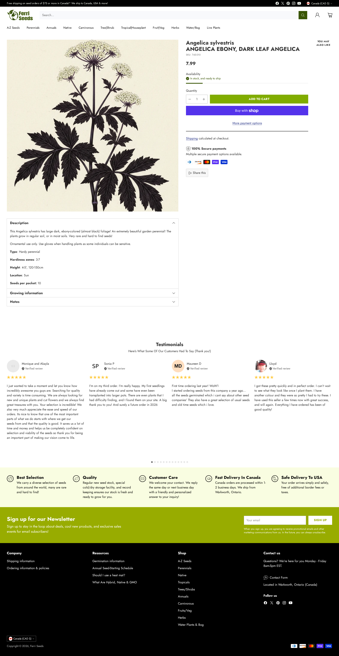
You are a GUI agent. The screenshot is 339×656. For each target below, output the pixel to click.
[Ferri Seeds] (20, 15)
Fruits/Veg (185, 610)
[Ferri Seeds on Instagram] (294, 4)
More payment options (247, 123)
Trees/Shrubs (186, 589)
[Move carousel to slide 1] (152, 462)
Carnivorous (186, 603)
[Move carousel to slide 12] (184, 462)
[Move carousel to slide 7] (169, 462)
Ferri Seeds (37, 646)
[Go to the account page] (317, 15)
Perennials (184, 568)
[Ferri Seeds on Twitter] (283, 4)
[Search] (303, 15)
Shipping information (21, 561)
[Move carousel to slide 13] (187, 462)
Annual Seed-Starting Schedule (112, 568)
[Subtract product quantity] (189, 99)
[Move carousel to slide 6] (166, 462)
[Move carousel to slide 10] (178, 462)
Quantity (191, 91)
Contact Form (279, 577)
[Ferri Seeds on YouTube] (299, 4)
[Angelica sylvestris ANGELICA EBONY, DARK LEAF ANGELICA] (93, 126)
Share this (199, 173)
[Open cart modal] (330, 15)
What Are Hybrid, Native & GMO (114, 582)
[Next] (331, 407)
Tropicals (184, 582)
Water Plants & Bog (191, 624)
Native (182, 575)
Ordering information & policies (28, 568)
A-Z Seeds (184, 561)
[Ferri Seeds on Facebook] (277, 4)
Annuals (183, 596)
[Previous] (8, 407)
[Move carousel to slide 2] (155, 462)
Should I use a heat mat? (108, 575)
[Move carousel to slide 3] (158, 462)
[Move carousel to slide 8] (172, 462)
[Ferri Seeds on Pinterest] (288, 4)
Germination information (108, 561)
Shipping (192, 138)
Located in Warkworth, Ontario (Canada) (290, 584)
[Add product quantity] (203, 99)
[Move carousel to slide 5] (163, 462)
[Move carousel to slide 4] (160, 462)
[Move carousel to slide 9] (175, 462)
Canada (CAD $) (320, 3)
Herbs (182, 617)
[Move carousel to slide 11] (181, 462)
